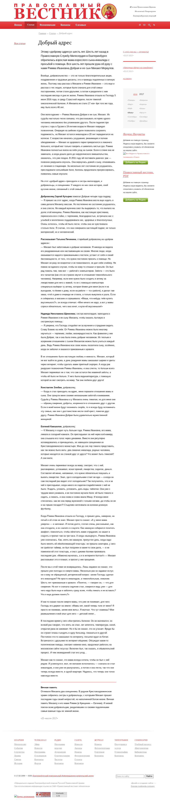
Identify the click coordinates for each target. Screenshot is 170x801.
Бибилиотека (141, 752)
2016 (135, 94)
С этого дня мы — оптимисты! (136, 52)
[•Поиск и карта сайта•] (149, 25)
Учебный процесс (143, 744)
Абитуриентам (141, 748)
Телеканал (40, 740)
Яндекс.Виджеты (134, 134)
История (18, 763)
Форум (37, 763)
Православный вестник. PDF (138, 174)
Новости (38, 748)
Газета (78, 740)
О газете (78, 759)
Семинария (141, 740)
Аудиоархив (60, 752)
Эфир (37, 744)
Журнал (98, 740)
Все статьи (19, 43)
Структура (19, 752)
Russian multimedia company (143, 786)
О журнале (81, 24)
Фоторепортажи (47, 24)
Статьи (52, 33)
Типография (121, 740)
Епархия (19, 740)
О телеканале (40, 755)
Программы (39, 752)
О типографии (121, 752)
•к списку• (127, 79)
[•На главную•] (65, 18)
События (18, 748)
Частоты (58, 759)
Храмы (17, 755)
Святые (17, 759)
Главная (42, 33)
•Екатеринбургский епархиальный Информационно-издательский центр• (63, 776)
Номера (18, 24)
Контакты (65, 24)
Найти (149, 776)
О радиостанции (62, 755)
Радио (57, 740)
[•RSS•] (154, 25)
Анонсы (78, 748)
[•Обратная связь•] (144, 25)
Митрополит (20, 744)
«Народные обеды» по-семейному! (138, 68)
